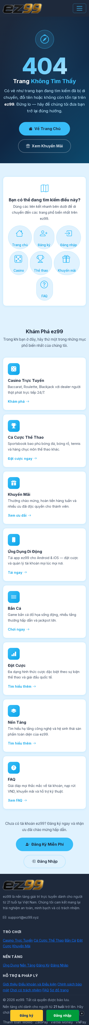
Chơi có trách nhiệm (26, 990)
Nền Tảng (27, 965)
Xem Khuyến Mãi (47, 146)
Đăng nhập (68, 245)
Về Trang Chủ (47, 128)
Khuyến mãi (67, 270)
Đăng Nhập (47, 861)
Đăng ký (44, 245)
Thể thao (41, 270)
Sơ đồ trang (59, 990)
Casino (19, 270)
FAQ (44, 296)
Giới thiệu (10, 984)
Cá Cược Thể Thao (49, 940)
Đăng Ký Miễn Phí (47, 844)
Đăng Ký (43, 965)
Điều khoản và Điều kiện (37, 984)
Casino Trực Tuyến (18, 940)
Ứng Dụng (11, 965)
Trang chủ (20, 245)
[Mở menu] (79, 8)
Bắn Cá (70, 940)
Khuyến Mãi (21, 946)
